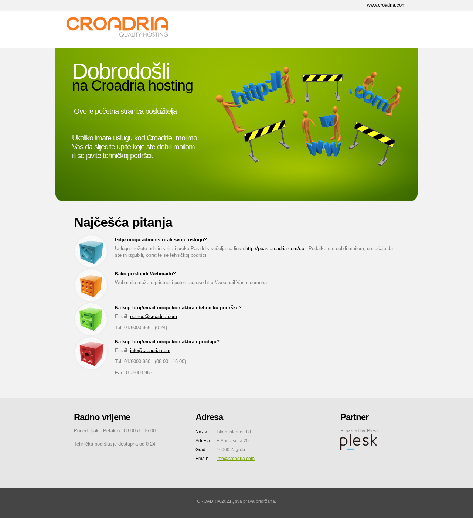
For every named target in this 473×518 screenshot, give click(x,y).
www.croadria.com (386, 5)
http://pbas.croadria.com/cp (275, 248)
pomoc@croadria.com (153, 316)
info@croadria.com (150, 350)
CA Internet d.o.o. (122, 29)
